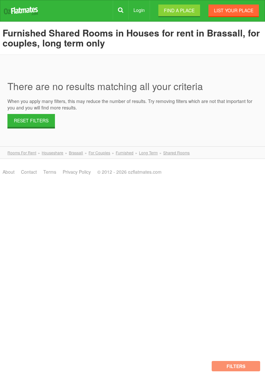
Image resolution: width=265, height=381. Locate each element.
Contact (29, 172)
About (9, 172)
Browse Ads (121, 10)
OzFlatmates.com (20, 10)
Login (139, 10)
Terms (49, 172)
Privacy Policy (77, 172)
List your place (233, 10)
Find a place (179, 10)
